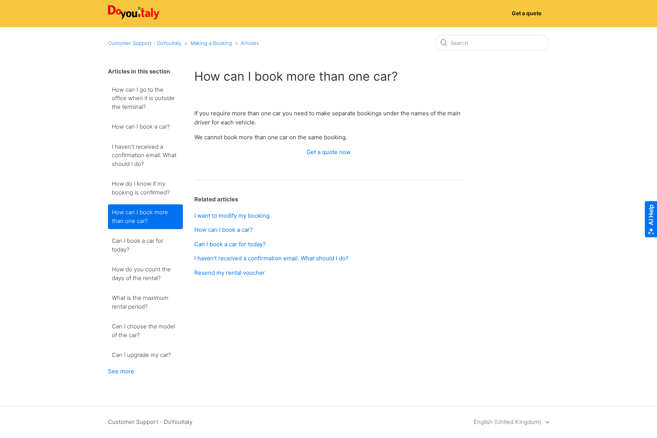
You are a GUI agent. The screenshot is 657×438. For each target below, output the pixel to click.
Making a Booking (211, 43)
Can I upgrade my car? (141, 354)
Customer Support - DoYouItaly (144, 43)
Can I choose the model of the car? (143, 331)
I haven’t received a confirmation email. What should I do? (144, 155)
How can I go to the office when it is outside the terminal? (143, 98)
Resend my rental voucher (229, 272)
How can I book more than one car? (140, 217)
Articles (250, 43)
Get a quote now (328, 152)
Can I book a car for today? (137, 245)
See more (121, 371)
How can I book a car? (141, 126)
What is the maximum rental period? (140, 302)
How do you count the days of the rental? (141, 274)
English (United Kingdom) (508, 421)
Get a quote (526, 13)
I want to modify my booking (232, 215)
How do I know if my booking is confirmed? (141, 188)
